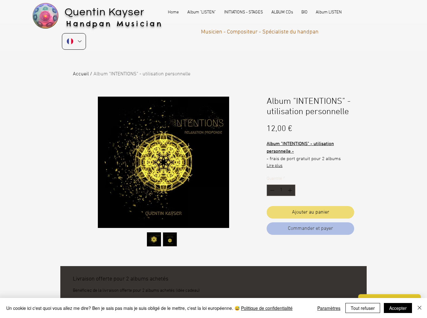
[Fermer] (419, 308)
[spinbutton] (281, 190)
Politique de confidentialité (267, 308)
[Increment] (290, 190)
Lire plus (275, 166)
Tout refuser (363, 308)
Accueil (81, 74)
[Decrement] (271, 190)
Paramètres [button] (328, 308)
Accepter (398, 308)
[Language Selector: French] (74, 41)
